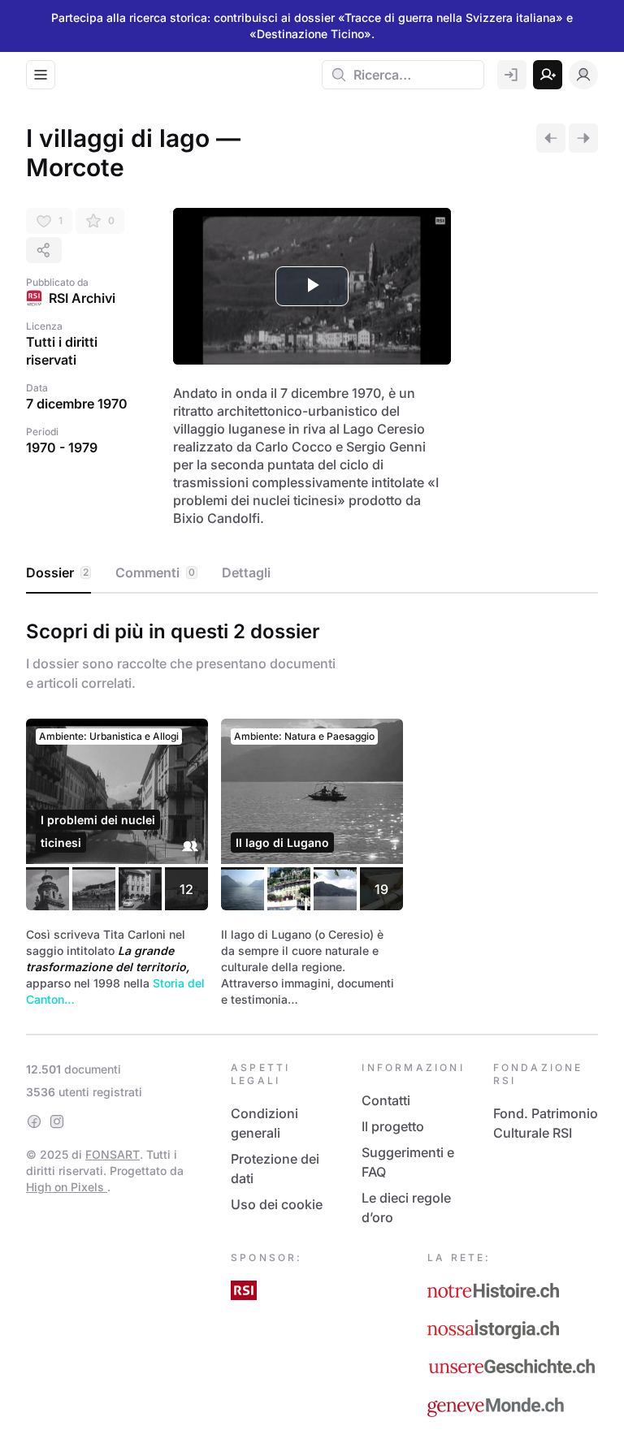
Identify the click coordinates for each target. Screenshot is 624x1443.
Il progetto (393, 1126)
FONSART (112, 1154)
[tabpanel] (312, 810)
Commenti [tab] (155, 572)
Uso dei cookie (277, 1204)
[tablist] (312, 573)
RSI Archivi (82, 298)
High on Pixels (66, 1187)
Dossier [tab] (57, 572)
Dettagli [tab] (246, 572)
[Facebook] (34, 1121)
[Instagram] (57, 1121)
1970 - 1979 (62, 447)
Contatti (386, 1100)
